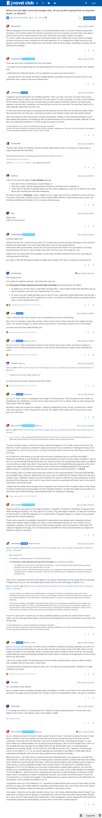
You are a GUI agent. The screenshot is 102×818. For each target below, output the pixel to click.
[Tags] (49, 3)
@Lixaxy (22, 363)
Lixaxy (13, 313)
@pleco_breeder (13, 586)
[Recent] (43, 3)
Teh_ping (14, 682)
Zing (12, 213)
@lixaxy (9, 367)
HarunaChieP (15, 144)
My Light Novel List (13, 718)
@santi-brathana (13, 345)
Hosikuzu (14, 176)
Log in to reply (89, 18)
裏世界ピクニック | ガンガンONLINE (18, 163)
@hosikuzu (10, 398)
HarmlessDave (16, 59)
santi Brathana (16, 273)
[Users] (55, 3)
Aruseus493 (15, 706)
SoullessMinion (16, 234)
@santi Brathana (31, 341)
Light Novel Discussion (19, 17)
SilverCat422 (15, 26)
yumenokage (15, 93)
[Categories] (37, 3)
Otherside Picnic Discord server (17, 159)
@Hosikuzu (29, 394)
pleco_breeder (16, 425)
